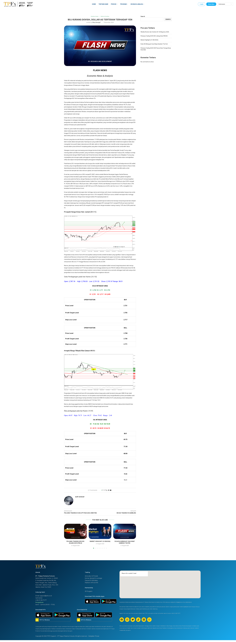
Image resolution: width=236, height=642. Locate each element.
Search (143, 16)
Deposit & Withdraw (91, 580)
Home (94, 4)
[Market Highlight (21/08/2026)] (100, 531)
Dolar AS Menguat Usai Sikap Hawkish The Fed (154, 44)
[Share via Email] (110, 490)
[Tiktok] (138, 619)
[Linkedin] (144, 619)
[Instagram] (127, 619)
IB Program (88, 591)
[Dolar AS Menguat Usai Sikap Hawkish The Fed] (124, 531)
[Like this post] (103, 490)
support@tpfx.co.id (46, 596)
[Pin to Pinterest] (108, 490)
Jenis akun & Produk (91, 576)
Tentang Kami (103, 4)
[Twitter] (133, 619)
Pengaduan (39, 602)
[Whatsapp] (149, 619)
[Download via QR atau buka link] (92, 601)
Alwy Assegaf (96, 22)
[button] (66, 536)
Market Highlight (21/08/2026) (100, 541)
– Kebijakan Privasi (93, 636)
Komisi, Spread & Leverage (93, 578)
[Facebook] (121, 619)
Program (123, 4)
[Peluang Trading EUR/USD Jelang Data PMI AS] (75, 531)
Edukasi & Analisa (137, 4)
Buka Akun (211, 4)
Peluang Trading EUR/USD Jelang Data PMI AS (154, 36)
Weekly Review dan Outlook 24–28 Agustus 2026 (155, 32)
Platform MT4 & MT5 (91, 582)
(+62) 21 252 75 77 (41, 600)
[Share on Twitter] (106, 490)
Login (201, 4)
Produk (113, 4)
